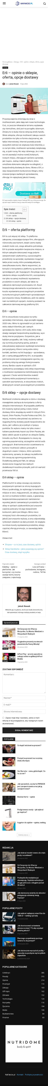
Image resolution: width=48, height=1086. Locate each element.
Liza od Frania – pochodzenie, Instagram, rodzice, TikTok (35, 569)
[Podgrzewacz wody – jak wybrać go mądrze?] (8, 813)
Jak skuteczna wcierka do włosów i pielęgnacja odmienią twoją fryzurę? (31, 895)
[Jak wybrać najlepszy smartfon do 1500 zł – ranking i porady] (8, 916)
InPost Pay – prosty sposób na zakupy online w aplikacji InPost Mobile (29, 656)
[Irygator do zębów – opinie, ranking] (8, 826)
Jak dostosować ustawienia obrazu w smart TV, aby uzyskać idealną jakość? (30, 928)
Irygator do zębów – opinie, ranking (31, 823)
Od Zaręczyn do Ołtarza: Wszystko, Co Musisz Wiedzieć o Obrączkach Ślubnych (30, 631)
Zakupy (16, 62)
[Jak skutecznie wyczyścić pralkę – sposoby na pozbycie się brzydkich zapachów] (8, 954)
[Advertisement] (24, 32)
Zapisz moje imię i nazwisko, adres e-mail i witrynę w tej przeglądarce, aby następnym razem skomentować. (22, 720)
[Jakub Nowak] (4, 84)
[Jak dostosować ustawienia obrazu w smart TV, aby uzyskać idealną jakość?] (8, 929)
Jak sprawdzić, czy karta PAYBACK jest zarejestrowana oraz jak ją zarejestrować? (31, 786)
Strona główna (7, 62)
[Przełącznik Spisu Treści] (23, 209)
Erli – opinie (12, 216)
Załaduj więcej (23, 835)
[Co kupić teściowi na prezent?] (8, 749)
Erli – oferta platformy (13, 213)
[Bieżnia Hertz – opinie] (8, 800)
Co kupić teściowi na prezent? (29, 745)
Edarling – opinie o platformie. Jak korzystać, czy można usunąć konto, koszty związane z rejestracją (11, 572)
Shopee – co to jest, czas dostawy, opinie (23, 544)
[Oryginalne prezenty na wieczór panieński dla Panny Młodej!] (8, 645)
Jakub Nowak (14, 84)
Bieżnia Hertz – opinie (26, 797)
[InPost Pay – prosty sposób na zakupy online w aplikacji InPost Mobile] (8, 657)
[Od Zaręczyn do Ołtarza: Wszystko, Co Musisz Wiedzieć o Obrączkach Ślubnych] (8, 632)
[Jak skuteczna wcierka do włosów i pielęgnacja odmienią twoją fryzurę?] (8, 896)
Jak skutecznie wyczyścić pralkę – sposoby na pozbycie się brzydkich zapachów (31, 953)
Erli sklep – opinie (15, 221)
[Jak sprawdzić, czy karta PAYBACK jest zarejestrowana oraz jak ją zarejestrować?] (8, 787)
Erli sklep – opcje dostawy (16, 218)
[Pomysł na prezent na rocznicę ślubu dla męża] (8, 761)
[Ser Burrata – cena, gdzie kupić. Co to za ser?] (8, 774)
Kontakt (20, 1074)
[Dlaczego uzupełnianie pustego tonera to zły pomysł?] (8, 941)
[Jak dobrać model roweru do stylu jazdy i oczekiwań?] (8, 856)
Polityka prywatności (34, 1074)
